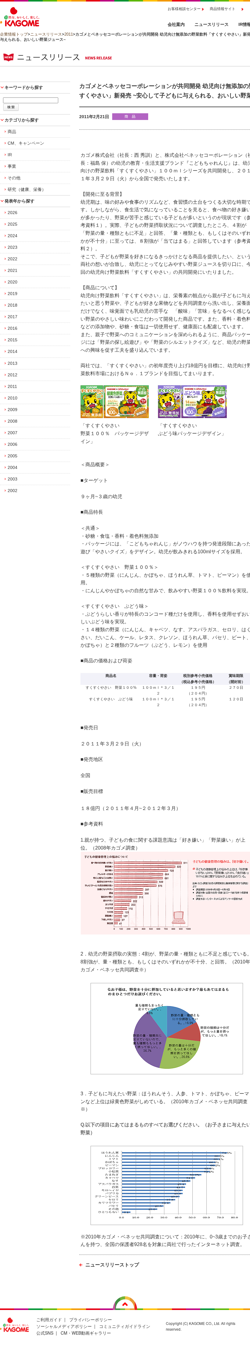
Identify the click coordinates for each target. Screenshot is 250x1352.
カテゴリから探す (22, 120)
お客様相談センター (184, 9)
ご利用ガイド (49, 1319)
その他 (14, 177)
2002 (12, 490)
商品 (12, 131)
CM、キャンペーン (26, 143)
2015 (12, 339)
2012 (12, 374)
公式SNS (44, 1333)
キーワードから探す (24, 87)
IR (10, 154)
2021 (12, 270)
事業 (12, 166)
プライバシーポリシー (90, 1319)
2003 (12, 479)
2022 (12, 258)
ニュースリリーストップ (112, 1264)
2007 (12, 432)
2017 (12, 316)
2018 (12, 305)
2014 (12, 351)
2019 (12, 293)
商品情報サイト (222, 9)
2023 (12, 247)
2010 (12, 398)
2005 (12, 455)
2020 (12, 282)
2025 (12, 224)
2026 (12, 212)
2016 (12, 328)
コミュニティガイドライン (124, 1326)
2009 (12, 409)
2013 (12, 363)
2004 (12, 467)
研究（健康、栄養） (27, 189)
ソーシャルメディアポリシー (64, 1326)
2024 (12, 235)
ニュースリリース (46, 34)
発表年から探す (19, 201)
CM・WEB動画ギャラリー (86, 1333)
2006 (12, 444)
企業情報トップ (14, 34)
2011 (68, 34)
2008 (12, 421)
